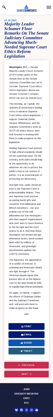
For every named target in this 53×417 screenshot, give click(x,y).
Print (28, 326)
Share (28, 343)
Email (28, 334)
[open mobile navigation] (48, 7)
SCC (26, 403)
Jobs (26, 389)
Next (25, 374)
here (39, 98)
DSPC (26, 398)
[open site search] (4, 7)
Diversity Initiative (26, 394)
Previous (28, 365)
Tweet (27, 351)
